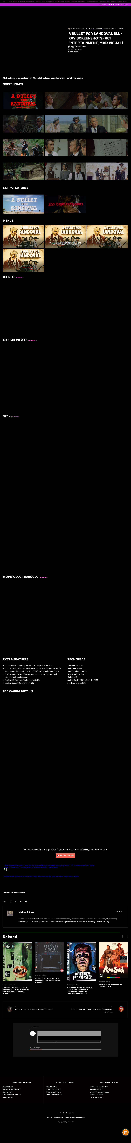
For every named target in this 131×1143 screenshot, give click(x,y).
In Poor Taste (58, 1117)
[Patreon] (109, 4)
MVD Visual (89, 28)
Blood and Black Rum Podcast (26, 1)
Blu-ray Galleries (105, 1)
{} (53, 1041)
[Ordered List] (44, 1041)
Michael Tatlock (75, 28)
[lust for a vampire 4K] (17, 961)
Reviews (67, 1)
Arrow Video (102, 981)
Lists (43, 1)
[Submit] (26, 901)
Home (10, 1)
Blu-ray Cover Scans (92, 1)
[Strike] (43, 1041)
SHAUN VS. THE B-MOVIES (11, 1089)
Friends (38, 1)
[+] (56, 1041)
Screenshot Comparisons (78, 1)
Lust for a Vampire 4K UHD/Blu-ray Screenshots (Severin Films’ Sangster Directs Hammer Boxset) (16, 990)
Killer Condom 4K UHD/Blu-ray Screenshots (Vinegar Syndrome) (92, 1009)
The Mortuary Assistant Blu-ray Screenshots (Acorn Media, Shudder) (48, 980)
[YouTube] (111, 4)
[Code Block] (49, 1041)
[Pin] (20, 901)
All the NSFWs (50, 1)
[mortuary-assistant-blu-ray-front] (49, 957)
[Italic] (39, 1041)
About (124, 1)
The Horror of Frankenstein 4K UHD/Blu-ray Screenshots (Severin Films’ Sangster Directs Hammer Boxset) (79, 990)
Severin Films (11, 985)
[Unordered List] (46, 1041)
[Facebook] (107, 4)
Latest (15, 1)
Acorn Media (38, 975)
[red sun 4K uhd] (113, 960)
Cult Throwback (59, 1)
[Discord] (118, 4)
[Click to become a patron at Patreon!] (65, 858)
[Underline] (41, 1041)
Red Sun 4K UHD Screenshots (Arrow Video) (110, 985)
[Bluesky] (114, 4)
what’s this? (32, 340)
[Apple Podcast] (116, 4)
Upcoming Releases (116, 1)
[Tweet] (15, 901)
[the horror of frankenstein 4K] (81, 961)
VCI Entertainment (97, 28)
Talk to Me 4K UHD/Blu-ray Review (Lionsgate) (34, 1008)
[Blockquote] (48, 1041)
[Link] (51, 1041)
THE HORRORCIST (96, 1094)
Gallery (83, 28)
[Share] (10, 901)
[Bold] (38, 1041)
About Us (49, 1117)
